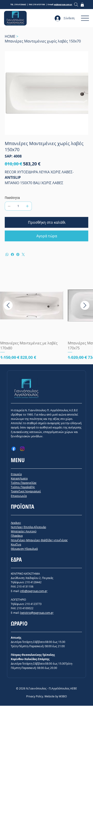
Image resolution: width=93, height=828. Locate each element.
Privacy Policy (34, 696)
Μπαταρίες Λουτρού (23, 531)
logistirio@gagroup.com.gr (36, 612)
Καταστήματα (19, 478)
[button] (82, 4)
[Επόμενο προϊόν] (84, 305)
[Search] (76, 4)
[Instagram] (22, 449)
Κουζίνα (16, 544)
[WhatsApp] (7, 254)
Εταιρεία (16, 474)
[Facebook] (12, 254)
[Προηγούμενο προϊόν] (8, 305)
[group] (46, 317)
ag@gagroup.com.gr (63, 4)
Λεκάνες (16, 523)
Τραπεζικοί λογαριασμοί (26, 491)
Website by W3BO (55, 696)
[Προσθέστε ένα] (27, 206)
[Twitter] (23, 254)
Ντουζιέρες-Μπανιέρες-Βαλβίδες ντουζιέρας (39, 540)
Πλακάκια (17, 535)
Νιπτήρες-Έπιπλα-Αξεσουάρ (28, 527)
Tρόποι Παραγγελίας (24, 483)
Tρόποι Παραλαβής (23, 487)
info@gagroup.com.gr (33, 591)
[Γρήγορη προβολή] (31, 305)
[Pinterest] (18, 254)
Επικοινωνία (19, 496)
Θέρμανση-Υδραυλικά (24, 548)
